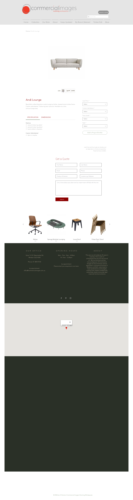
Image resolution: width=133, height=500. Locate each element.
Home (28, 31)
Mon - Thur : (62, 255)
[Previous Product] (23, 224)
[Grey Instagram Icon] (70, 298)
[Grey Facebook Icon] (61, 298)
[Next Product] (110, 224)
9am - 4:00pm (70, 255)
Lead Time (86, 101)
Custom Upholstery (88, 108)
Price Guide (86, 115)
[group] (66, 227)
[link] (32, 117)
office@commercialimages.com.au (34, 270)
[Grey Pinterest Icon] (66, 298)
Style (84, 123)
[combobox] (95, 104)
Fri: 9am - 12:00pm (66, 257)
